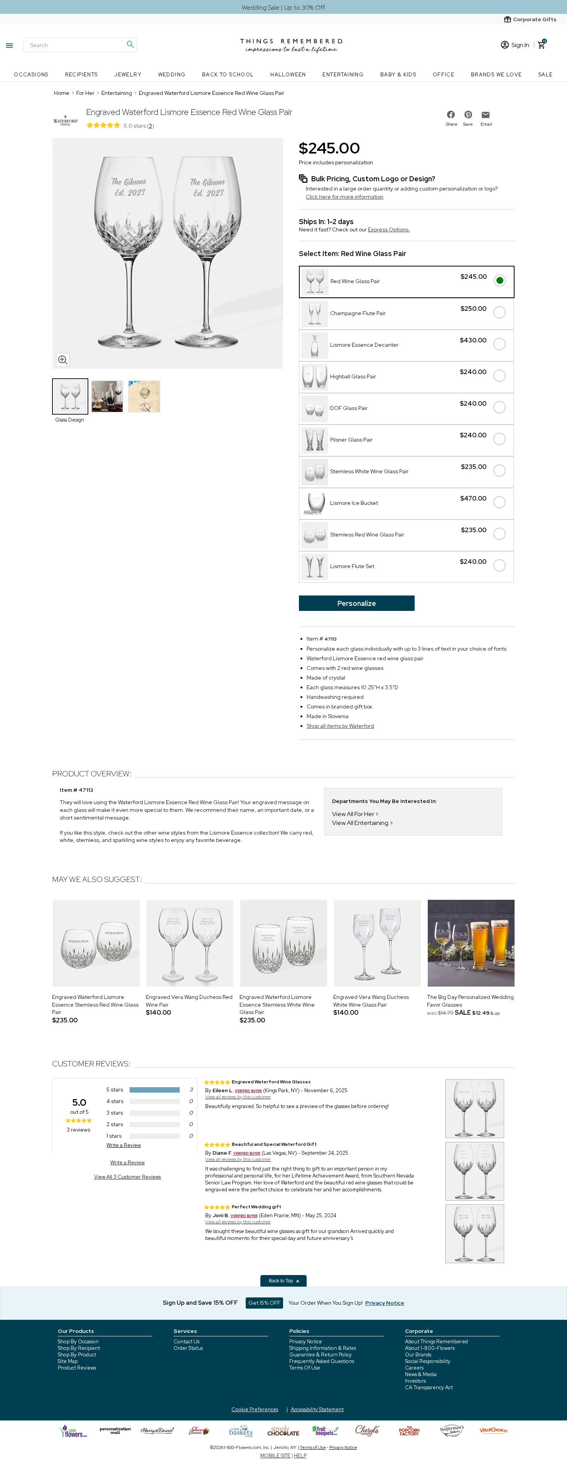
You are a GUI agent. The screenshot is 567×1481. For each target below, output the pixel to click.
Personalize (357, 603)
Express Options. (389, 229)
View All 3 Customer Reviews (127, 1177)
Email (486, 124)
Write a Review (123, 1145)
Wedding (172, 74)
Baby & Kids (398, 74)
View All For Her (353, 814)
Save (468, 124)
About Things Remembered (436, 1341)
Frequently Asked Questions (321, 1361)
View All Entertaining (360, 823)
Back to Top (281, 1281)
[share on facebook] (451, 114)
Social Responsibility (428, 1361)
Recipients (81, 74)
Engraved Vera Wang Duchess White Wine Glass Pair (371, 1001)
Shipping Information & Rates (322, 1348)
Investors (415, 1381)
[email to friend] (485, 115)
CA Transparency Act (429, 1387)
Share (451, 124)
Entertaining (343, 74)
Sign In (520, 45)
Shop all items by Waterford (340, 725)
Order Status (188, 1348)
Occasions (31, 74)
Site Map (68, 1361)
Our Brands (418, 1354)
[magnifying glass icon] (63, 360)
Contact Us (186, 1341)
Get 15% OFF (264, 1302)
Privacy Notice (305, 1341)
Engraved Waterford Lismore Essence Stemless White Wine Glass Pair (277, 1004)
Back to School (228, 74)
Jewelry (128, 74)
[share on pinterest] (468, 114)
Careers (414, 1368)
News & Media (421, 1374)
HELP (300, 1455)
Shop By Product (77, 1354)
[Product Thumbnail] (70, 396)
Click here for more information (344, 196)
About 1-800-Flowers (430, 1348)
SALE (545, 74)
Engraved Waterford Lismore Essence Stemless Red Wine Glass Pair (95, 1004)
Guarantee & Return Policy (320, 1354)
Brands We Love (496, 74)
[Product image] (168, 254)
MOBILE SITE (275, 1455)
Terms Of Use (304, 1368)
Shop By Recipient (79, 1348)
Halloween (288, 74)
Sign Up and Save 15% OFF (200, 1303)
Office (443, 74)
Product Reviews (77, 1368)
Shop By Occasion (78, 1341)
